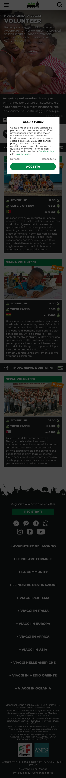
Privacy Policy (22, 154)
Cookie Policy (46, 151)
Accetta (33, 166)
